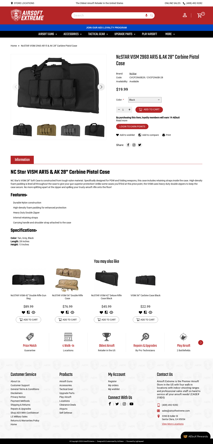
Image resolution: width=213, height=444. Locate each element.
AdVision (120, 441)
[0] (198, 15)
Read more (121, 120)
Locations (64, 401)
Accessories (65, 385)
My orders (113, 385)
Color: (120, 99)
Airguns (63, 408)
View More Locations (173, 424)
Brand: (119, 73)
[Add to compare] (28, 313)
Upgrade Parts (66, 393)
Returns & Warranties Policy (25, 420)
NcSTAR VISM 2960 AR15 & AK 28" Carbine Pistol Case (49, 45)
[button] (101, 87)
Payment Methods (20, 401)
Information (22, 160)
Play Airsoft (65, 397)
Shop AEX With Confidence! (25, 412)
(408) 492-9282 (170, 405)
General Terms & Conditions (25, 389)
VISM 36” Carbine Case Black (145, 295)
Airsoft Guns (65, 381)
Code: (119, 77)
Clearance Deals (67, 404)
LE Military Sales (19, 416)
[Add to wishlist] (23, 313)
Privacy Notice (18, 397)
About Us (15, 381)
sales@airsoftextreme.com (176, 410)
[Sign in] (185, 15)
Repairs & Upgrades (21, 408)
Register (112, 381)
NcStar (133, 73)
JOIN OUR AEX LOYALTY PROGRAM (106, 27)
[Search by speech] (146, 15)
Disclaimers (16, 393)
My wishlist (114, 389)
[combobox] (110, 15)
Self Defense (65, 412)
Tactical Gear (66, 389)
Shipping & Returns (20, 404)
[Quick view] (33, 313)
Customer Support (20, 385)
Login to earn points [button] (132, 126)
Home (14, 45)
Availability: (122, 81)
